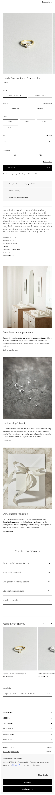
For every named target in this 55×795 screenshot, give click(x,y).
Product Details (9, 238)
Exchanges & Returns (11, 249)
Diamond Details (9, 241)
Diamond (6, 103)
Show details (43, 775)
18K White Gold (40, 95)
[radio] (15, 108)
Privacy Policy (17, 765)
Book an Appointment (10, 350)
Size (4, 135)
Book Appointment (10, 243)
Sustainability (8, 255)
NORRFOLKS (7, 740)
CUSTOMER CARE (9, 734)
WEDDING (6, 718)
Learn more (7, 441)
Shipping (6, 246)
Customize (26, 789)
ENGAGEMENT (8, 712)
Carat (5, 116)
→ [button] (50, 624)
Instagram (49, 751)
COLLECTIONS (8, 729)
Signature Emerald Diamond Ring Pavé (14, 673)
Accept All (27, 782)
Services (6, 252)
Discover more (8, 531)
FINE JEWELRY (8, 723)
